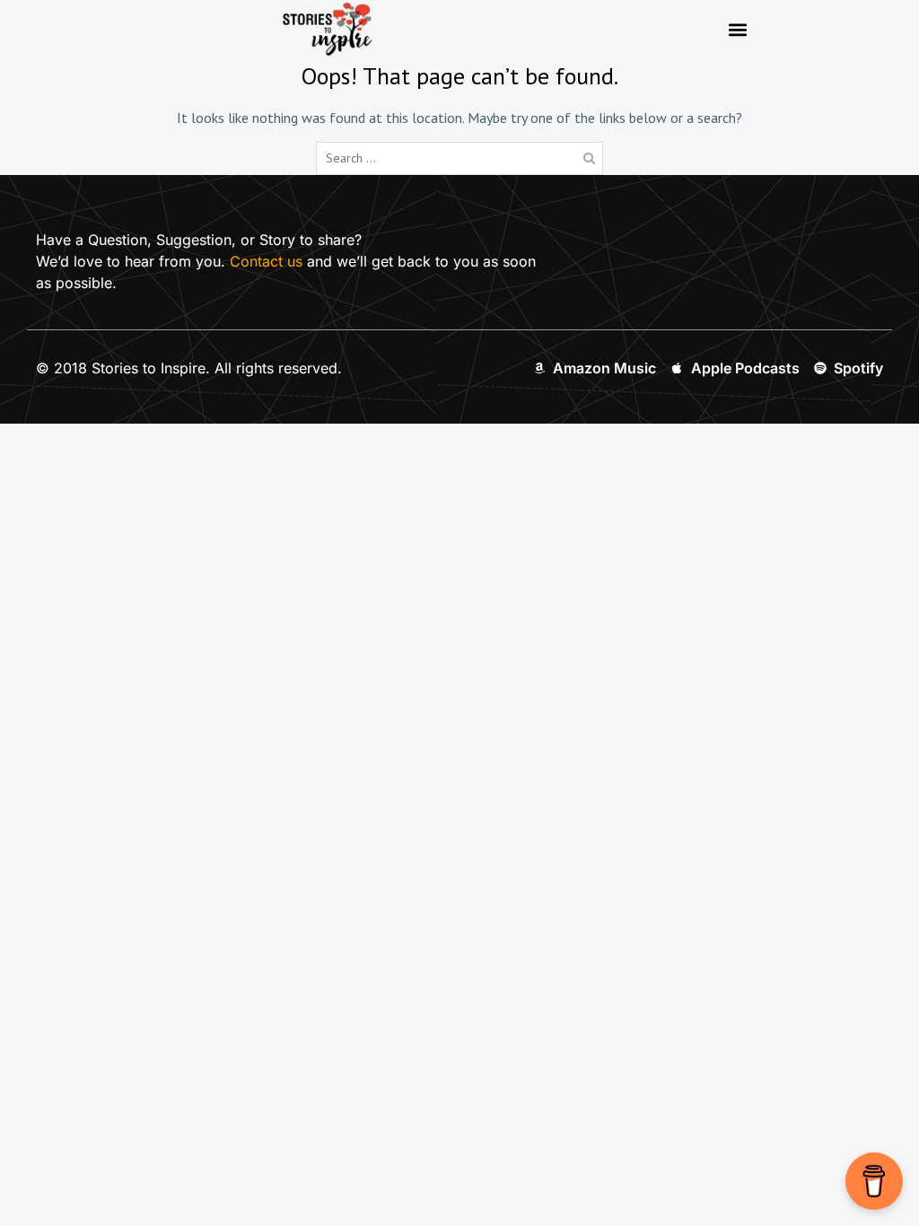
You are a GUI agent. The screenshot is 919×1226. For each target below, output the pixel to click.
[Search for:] (459, 157)
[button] (737, 29)
